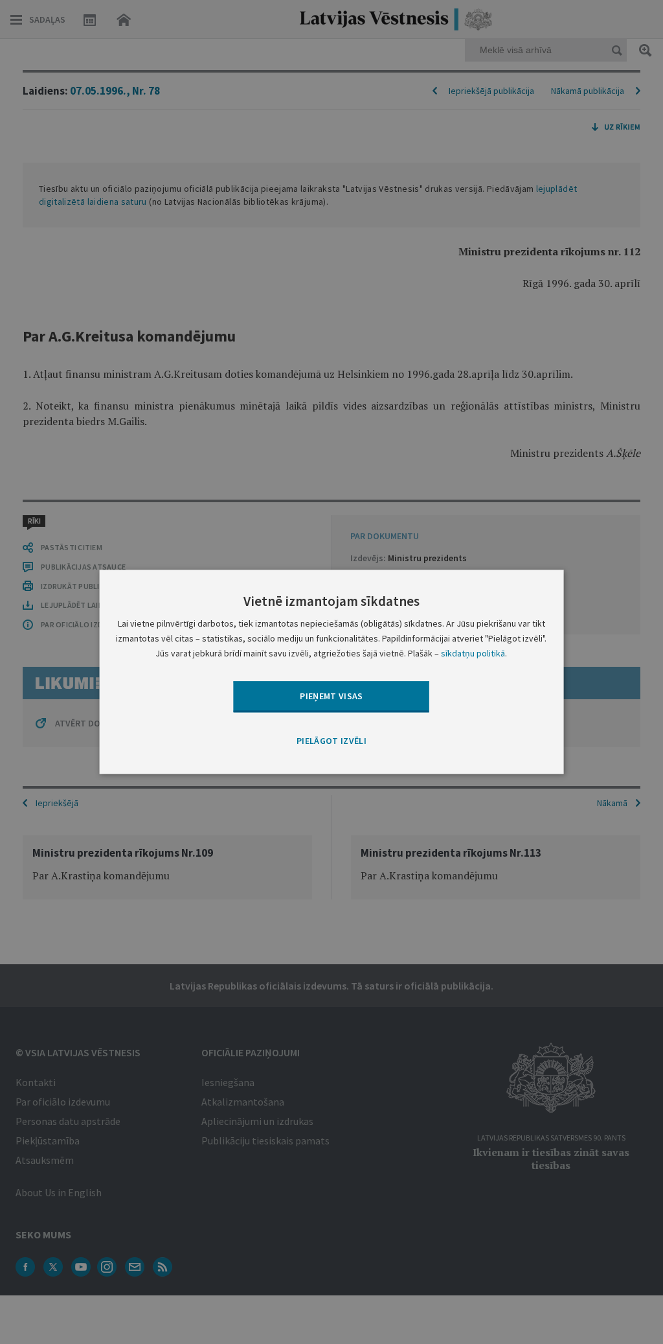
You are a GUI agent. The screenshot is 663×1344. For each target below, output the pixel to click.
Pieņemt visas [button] (331, 696)
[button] (331, 741)
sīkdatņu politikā (473, 654)
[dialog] (332, 672)
